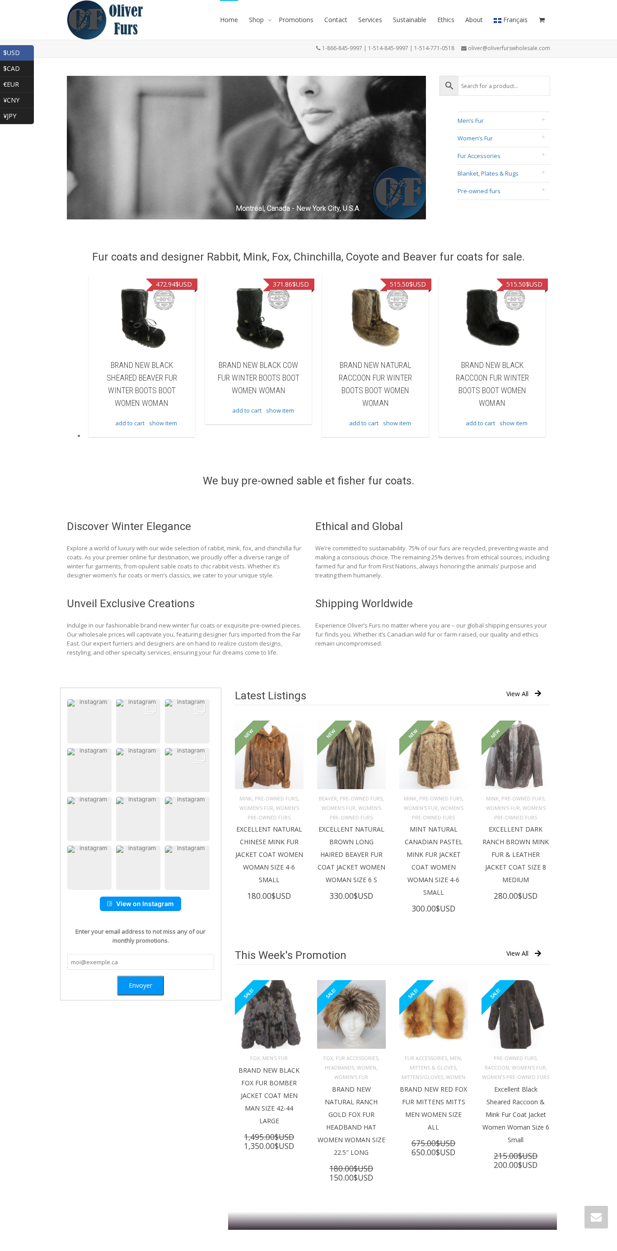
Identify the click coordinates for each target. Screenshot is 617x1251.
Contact (335, 19)
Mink (245, 798)
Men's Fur (275, 1058)
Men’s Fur (471, 120)
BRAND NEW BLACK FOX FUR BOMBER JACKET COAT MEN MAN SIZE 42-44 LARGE (268, 1095)
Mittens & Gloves (433, 1067)
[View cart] (541, 20)
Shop (257, 19)
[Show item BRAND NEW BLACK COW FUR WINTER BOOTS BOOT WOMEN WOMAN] (258, 318)
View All (517, 693)
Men (455, 1058)
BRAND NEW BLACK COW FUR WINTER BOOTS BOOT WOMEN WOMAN (258, 377)
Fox (255, 1058)
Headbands (339, 1067)
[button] (89, 721)
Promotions (296, 19)
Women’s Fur (475, 138)
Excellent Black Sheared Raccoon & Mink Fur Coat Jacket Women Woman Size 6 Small (515, 1114)
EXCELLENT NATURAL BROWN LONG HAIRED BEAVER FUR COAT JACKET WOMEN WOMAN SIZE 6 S (351, 854)
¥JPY (18, 115)
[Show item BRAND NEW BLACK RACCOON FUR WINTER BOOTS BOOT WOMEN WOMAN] (492, 318)
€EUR (18, 83)
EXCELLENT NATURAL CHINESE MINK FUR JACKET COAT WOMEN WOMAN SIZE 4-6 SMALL (269, 854)
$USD (18, 52)
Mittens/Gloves (422, 1077)
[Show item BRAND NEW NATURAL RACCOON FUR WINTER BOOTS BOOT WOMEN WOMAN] (375, 318)
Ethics (445, 19)
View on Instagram (145, 903)
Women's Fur (256, 808)
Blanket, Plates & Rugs (488, 173)
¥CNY (18, 99)
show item (163, 423)
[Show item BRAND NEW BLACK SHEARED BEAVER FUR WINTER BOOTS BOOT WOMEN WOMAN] (142, 318)
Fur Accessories (479, 156)
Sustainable (409, 19)
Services (370, 19)
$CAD (18, 67)
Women (366, 1067)
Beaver (328, 798)
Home (229, 19)
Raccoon (497, 1067)
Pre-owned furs (479, 191)
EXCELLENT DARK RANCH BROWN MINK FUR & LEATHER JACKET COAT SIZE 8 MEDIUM (515, 854)
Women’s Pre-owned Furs (515, 1077)
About (474, 19)
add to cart (130, 423)
